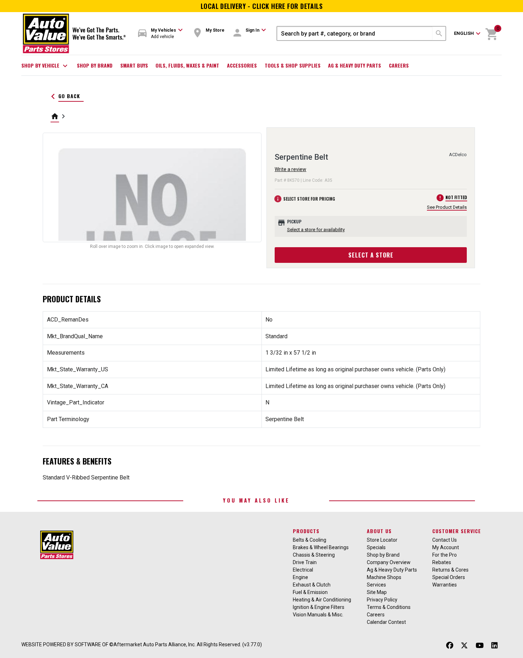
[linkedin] (494, 645)
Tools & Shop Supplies (293, 65)
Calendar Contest (386, 622)
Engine (300, 577)
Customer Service (456, 531)
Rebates (441, 562)
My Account (445, 547)
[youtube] (480, 645)
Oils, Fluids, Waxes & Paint (187, 65)
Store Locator (382, 540)
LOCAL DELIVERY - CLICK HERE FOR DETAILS (262, 6)
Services (376, 585)
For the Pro (444, 555)
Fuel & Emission (310, 592)
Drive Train (305, 562)
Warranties (444, 585)
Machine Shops (384, 577)
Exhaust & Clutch (312, 585)
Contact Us (444, 540)
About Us (379, 531)
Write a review (290, 169)
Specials (376, 547)
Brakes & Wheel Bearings (321, 547)
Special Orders (448, 577)
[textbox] (355, 33)
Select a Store (370, 255)
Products (306, 531)
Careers (399, 65)
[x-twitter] (464, 645)
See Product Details (447, 207)
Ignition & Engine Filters (318, 607)
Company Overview (389, 562)
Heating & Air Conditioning (322, 600)
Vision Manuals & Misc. (318, 614)
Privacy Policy (382, 600)
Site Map (377, 592)
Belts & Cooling (309, 540)
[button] (160, 33)
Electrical (303, 570)
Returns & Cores (450, 570)
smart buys (134, 65)
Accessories (242, 65)
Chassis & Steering (314, 555)
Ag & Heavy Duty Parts (354, 65)
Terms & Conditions (389, 607)
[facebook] (449, 645)
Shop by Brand (94, 65)
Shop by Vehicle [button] (45, 66)
